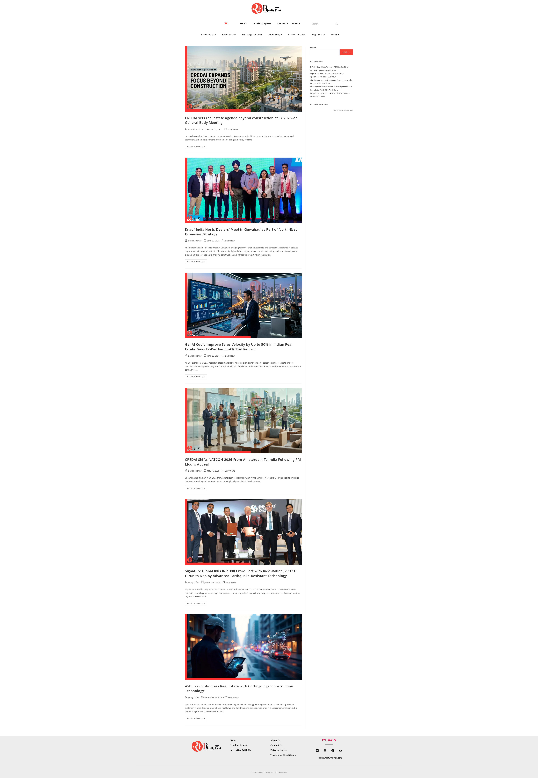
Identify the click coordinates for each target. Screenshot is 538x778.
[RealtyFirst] (269, 8)
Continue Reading (197, 146)
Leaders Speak (262, 23)
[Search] (336, 24)
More (295, 23)
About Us (275, 740)
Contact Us (276, 745)
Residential (229, 34)
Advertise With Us (240, 750)
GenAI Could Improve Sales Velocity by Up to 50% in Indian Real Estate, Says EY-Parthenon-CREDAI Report (238, 346)
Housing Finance (252, 34)
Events (281, 23)
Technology (275, 34)
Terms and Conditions (283, 754)
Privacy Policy (278, 750)
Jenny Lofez (193, 582)
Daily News (233, 129)
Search (313, 47)
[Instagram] (325, 750)
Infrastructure (296, 34)
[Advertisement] (331, 134)
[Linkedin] (317, 750)
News (243, 23)
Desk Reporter (194, 129)
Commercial (208, 34)
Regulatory (318, 34)
